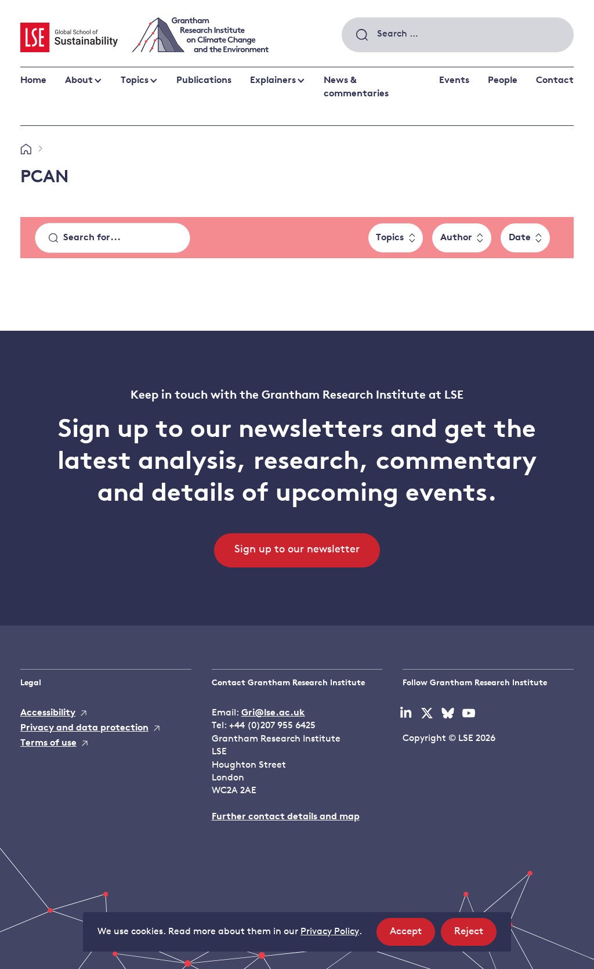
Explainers (273, 80)
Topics (134, 80)
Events (454, 80)
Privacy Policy (329, 932)
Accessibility (47, 713)
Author (456, 238)
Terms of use (48, 743)
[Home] (25, 149)
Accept (412, 936)
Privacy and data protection (84, 728)
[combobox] (458, 34)
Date (520, 238)
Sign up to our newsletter (297, 550)
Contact (555, 80)
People (502, 80)
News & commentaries (356, 87)
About (79, 80)
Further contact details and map (286, 817)
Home (33, 80)
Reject (475, 936)
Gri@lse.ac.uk (273, 713)
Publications (203, 80)
